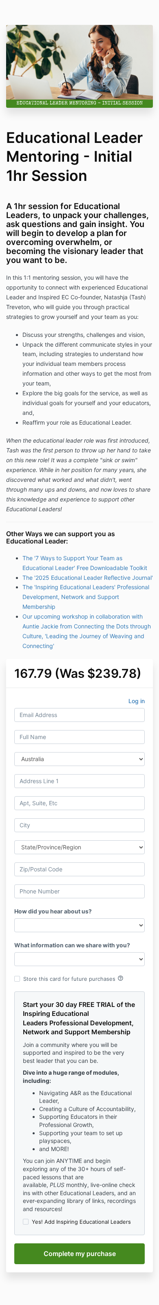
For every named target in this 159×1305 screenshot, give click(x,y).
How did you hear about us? (53, 911)
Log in (136, 700)
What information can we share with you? (72, 945)
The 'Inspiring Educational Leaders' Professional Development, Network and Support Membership (85, 596)
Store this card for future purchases (73, 978)
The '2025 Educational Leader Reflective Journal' (87, 577)
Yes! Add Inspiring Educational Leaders (81, 1221)
